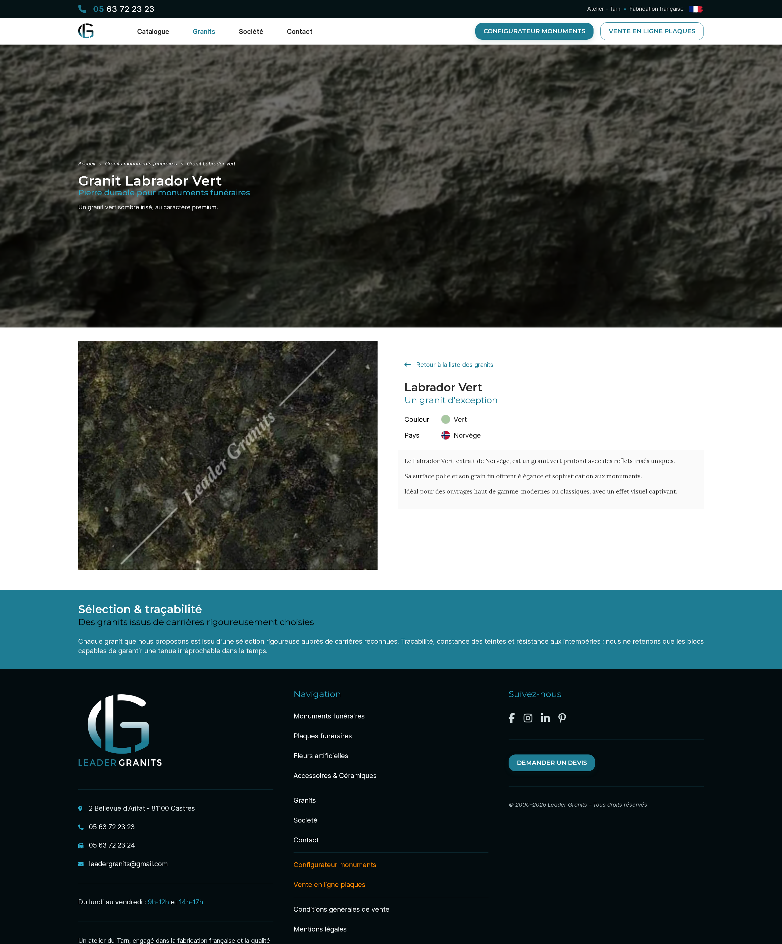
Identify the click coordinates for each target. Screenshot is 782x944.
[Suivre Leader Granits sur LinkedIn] (545, 718)
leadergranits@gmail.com (128, 864)
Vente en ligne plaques (652, 31)
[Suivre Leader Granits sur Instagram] (528, 718)
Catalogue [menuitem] (153, 31)
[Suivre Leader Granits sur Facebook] (512, 718)
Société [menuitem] (251, 31)
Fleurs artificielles (321, 756)
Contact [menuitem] (299, 31)
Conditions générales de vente (341, 909)
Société (305, 820)
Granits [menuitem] (204, 31)
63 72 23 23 (124, 9)
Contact (306, 840)
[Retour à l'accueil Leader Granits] (89, 36)
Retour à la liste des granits (453, 364)
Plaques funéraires (323, 736)
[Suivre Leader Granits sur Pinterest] (562, 718)
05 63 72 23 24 (112, 845)
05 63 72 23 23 (112, 827)
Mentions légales (320, 929)
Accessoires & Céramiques (335, 775)
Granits (305, 800)
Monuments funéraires (329, 716)
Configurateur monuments (535, 31)
